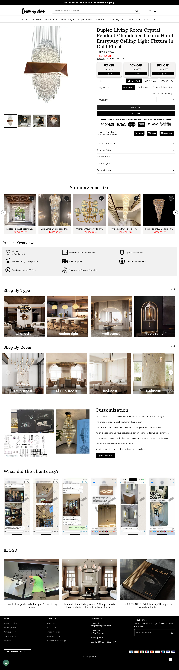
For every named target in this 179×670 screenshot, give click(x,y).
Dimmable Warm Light (163, 87)
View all (171, 289)
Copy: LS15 (162, 73)
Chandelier (36, 19)
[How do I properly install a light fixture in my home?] (31, 579)
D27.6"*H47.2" (134, 80)
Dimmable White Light (163, 93)
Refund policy (10, 627)
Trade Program (115, 19)
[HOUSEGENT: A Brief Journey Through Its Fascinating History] (147, 579)
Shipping (100, 58)
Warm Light (128, 87)
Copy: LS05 (109, 73)
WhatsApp (168, 133)
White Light (143, 87)
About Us (51, 623)
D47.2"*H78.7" (167, 80)
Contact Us (149, 19)
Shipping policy (10, 623)
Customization (134, 19)
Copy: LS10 (136, 73)
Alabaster (100, 19)
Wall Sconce (51, 19)
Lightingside (92, 657)
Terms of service (11, 636)
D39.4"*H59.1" (151, 80)
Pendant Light (67, 19)
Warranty (8, 640)
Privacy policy (10, 632)
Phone (140, 133)
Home (24, 19)
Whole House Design (56, 640)
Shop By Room (85, 19)
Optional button (105, 455)
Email (153, 133)
